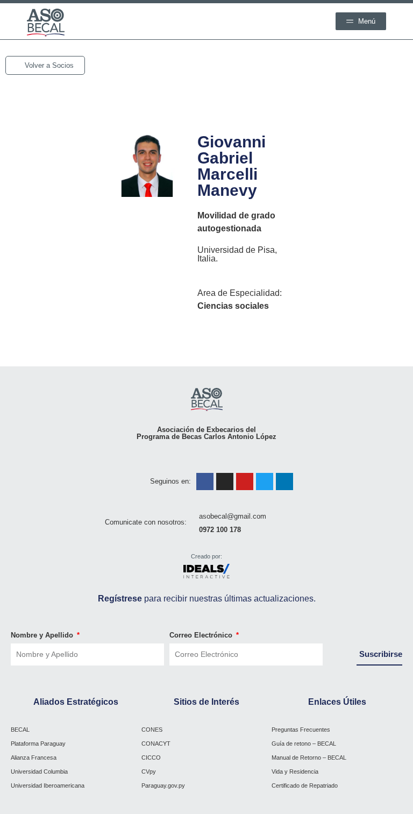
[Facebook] (204, 481)
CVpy (148, 771)
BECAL (20, 729)
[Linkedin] (284, 481)
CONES (151, 729)
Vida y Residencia (295, 771)
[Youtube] (244, 481)
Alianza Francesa (33, 757)
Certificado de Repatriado (305, 785)
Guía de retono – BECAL (304, 743)
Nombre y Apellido (43, 635)
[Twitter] (264, 481)
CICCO (151, 757)
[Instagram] (224, 481)
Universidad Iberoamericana (47, 785)
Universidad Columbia (39, 771)
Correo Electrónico (201, 635)
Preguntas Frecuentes (301, 729)
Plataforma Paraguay (38, 743)
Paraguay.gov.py (163, 785)
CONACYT (155, 743)
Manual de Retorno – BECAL (309, 757)
